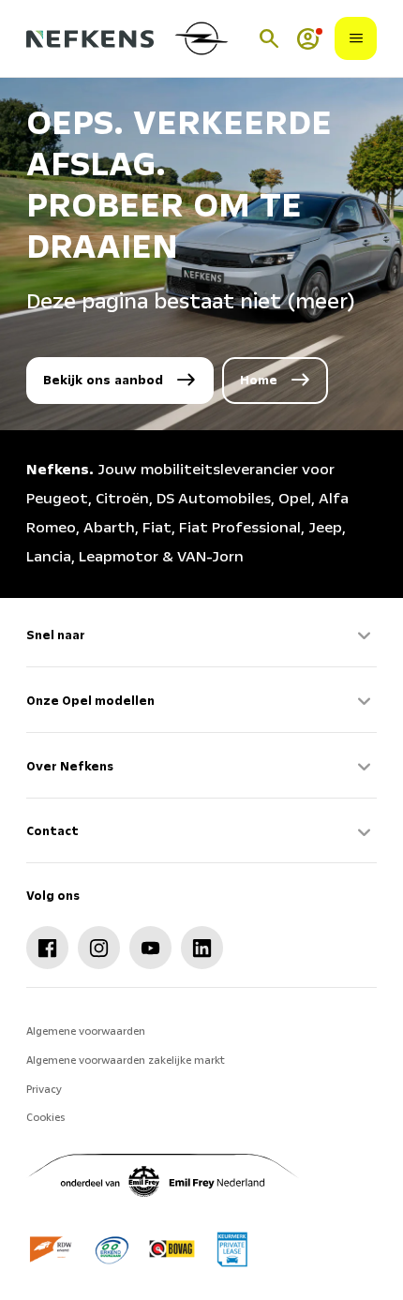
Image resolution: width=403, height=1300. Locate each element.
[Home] (90, 39)
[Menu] (356, 38)
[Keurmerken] (52, 1249)
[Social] (47, 947)
